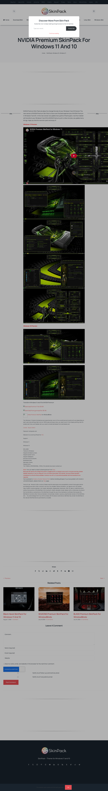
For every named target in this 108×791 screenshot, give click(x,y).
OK (68, 787)
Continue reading (54, 33)
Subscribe (71, 28)
